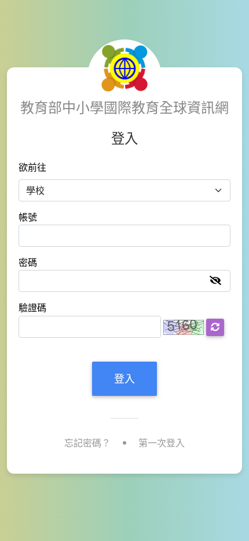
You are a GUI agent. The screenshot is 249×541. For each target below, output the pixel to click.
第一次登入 (161, 443)
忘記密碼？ (87, 443)
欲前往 (32, 167)
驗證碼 (32, 307)
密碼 (28, 262)
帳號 (28, 217)
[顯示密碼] (215, 281)
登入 (124, 379)
